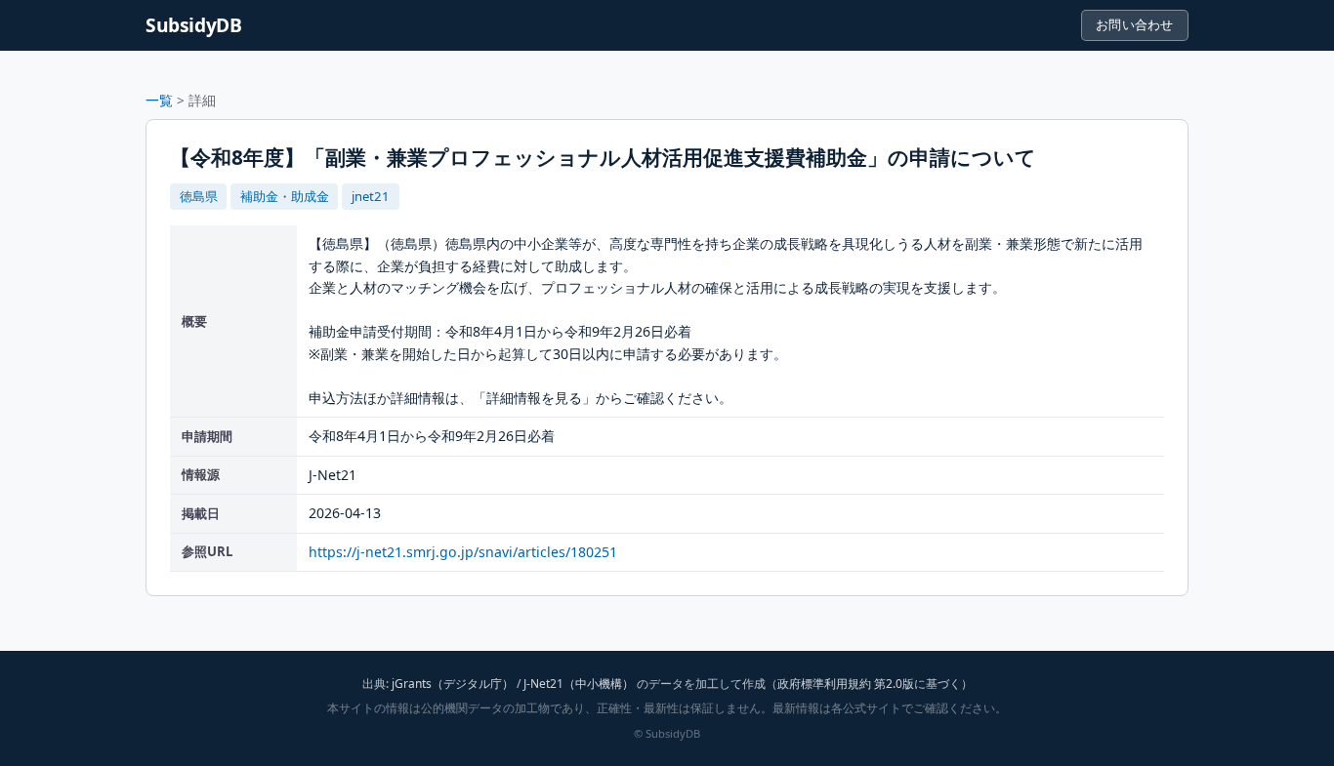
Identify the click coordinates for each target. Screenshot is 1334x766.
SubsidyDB (194, 25)
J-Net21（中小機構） (578, 683)
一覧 (159, 100)
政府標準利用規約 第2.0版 (845, 683)
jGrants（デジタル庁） (453, 683)
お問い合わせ (1135, 24)
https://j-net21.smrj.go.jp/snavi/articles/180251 (463, 552)
